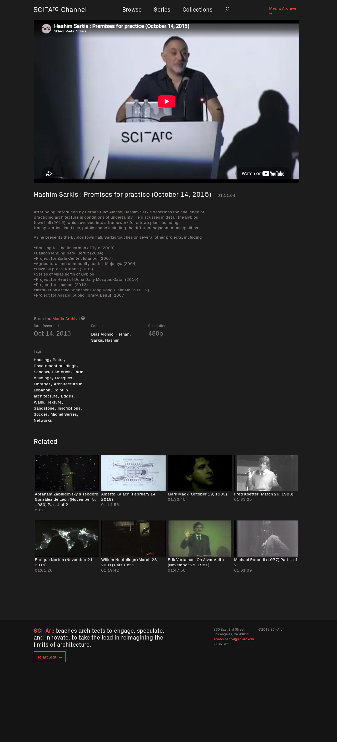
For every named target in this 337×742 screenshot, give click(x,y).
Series (162, 9)
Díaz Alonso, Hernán (110, 334)
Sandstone (44, 408)
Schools (41, 371)
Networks (43, 420)
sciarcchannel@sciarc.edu (234, 638)
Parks (58, 359)
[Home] (60, 17)
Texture (54, 402)
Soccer (40, 414)
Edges (67, 396)
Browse (132, 9)
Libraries (42, 383)
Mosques (63, 377)
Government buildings (55, 365)
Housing (41, 359)
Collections (197, 9)
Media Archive (282, 8)
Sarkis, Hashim (105, 340)
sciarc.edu (47, 657)
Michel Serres (64, 414)
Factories (61, 371)
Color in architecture (51, 393)
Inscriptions (69, 408)
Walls (39, 402)
